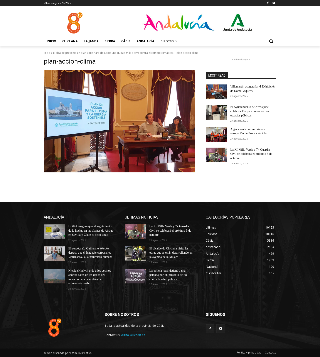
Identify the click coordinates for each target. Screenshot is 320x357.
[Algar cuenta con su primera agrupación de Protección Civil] (216, 134)
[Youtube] (273, 3)
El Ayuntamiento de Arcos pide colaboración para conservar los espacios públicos (249, 111)
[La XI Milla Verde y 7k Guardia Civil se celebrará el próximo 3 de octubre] (216, 155)
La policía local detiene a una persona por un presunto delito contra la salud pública (168, 275)
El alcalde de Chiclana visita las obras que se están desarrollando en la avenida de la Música (170, 253)
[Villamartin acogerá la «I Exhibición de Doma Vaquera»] (216, 91)
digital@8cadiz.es (133, 335)
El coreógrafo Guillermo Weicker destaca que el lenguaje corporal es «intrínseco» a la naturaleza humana (90, 253)
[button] (271, 41)
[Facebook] (267, 3)
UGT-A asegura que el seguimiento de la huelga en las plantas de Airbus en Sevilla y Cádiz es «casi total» (90, 230)
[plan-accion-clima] (119, 121)
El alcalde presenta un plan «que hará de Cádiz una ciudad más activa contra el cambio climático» (113, 53)
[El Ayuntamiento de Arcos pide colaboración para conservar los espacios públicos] (216, 112)
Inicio (47, 53)
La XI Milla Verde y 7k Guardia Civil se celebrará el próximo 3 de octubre (251, 154)
